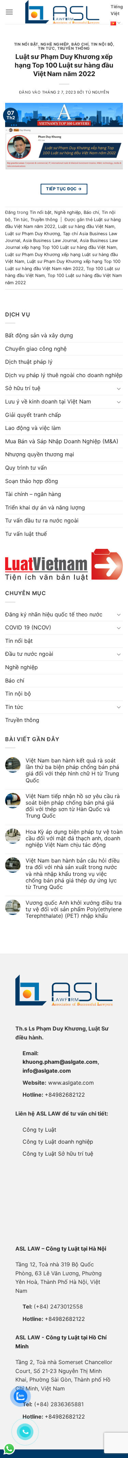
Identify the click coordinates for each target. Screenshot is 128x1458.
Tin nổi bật (26, 44)
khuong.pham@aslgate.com (60, 1061)
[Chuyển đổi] (119, 388)
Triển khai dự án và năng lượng (45, 507)
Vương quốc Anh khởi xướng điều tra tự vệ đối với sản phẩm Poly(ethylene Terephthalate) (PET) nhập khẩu (74, 909)
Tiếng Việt (117, 10)
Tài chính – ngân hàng (33, 494)
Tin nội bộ (102, 44)
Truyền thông (73, 48)
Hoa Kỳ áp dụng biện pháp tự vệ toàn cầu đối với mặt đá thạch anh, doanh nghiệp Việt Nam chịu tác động (74, 838)
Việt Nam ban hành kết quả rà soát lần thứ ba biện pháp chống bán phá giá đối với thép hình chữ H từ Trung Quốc (72, 770)
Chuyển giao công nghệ (36, 348)
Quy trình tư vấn (26, 467)
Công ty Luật (39, 1129)
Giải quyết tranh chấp (33, 414)
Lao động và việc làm (33, 427)
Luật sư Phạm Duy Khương (32, 233)
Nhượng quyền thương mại (39, 454)
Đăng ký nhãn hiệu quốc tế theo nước (53, 614)
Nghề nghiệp (55, 44)
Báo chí (79, 44)
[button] (9, 11)
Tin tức (46, 48)
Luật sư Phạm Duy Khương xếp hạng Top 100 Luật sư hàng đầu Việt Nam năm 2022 (64, 65)
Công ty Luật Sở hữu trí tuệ (58, 1153)
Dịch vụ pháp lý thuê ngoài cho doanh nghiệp (64, 375)
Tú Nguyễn (97, 92)
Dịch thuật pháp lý (29, 361)
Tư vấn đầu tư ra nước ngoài (42, 520)
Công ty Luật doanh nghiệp (58, 1141)
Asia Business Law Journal (50, 240)
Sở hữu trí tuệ (22, 388)
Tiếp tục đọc (64, 188)
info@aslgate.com (47, 1070)
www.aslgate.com (71, 1082)
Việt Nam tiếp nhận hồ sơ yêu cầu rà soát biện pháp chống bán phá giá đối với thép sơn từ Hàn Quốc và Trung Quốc (73, 806)
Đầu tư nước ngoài (29, 653)
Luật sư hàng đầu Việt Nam (86, 226)
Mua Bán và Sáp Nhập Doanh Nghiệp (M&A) (61, 441)
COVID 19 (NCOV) (28, 627)
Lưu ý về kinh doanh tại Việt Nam (48, 401)
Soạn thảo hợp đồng (31, 481)
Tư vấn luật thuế (26, 533)
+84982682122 (65, 1094)
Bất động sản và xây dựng (39, 335)
